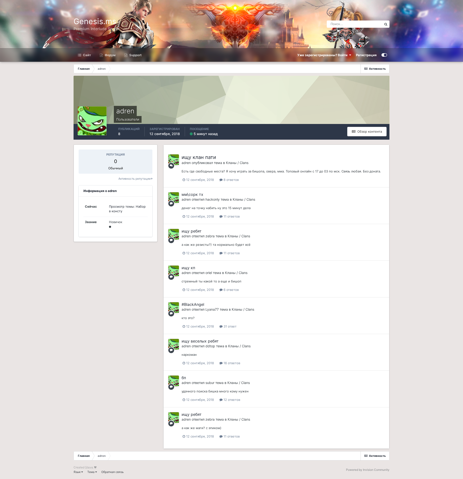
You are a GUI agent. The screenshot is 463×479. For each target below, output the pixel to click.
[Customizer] (384, 55)
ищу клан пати (199, 157)
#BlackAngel (193, 304)
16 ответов (231, 363)
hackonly (212, 199)
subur (209, 383)
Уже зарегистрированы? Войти (323, 55)
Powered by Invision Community (367, 470)
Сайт (86, 55)
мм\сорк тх (192, 194)
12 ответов (231, 400)
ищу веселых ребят (200, 341)
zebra (210, 236)
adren (186, 163)
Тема (91, 472)
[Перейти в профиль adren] (173, 159)
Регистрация (366, 55)
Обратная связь (112, 472)
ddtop (210, 346)
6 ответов (231, 290)
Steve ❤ (91, 467)
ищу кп (188, 267)
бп (184, 377)
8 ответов (231, 180)
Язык (77, 472)
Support (135, 55)
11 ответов (231, 216)
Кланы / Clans (237, 163)
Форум (110, 55)
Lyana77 (212, 309)
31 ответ (230, 326)
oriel (208, 273)
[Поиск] (385, 24)
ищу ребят (192, 231)
